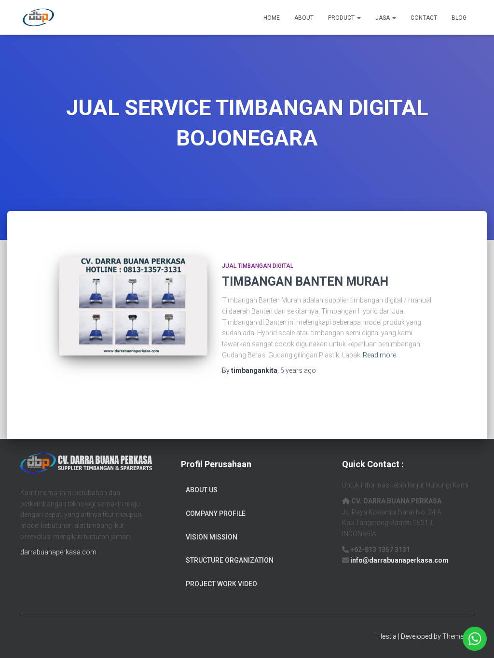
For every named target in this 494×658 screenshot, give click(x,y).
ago (298, 370)
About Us (202, 490)
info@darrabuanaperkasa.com (399, 560)
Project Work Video (221, 584)
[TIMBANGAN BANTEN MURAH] (133, 306)
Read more (379, 355)
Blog (459, 17)
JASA (383, 17)
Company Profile (216, 513)
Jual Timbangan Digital (257, 266)
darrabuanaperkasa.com (58, 552)
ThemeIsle (458, 636)
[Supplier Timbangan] (38, 17)
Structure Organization (230, 560)
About (304, 17)
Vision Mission (211, 537)
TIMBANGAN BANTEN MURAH (305, 282)
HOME (271, 17)
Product (342, 17)
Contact (424, 17)
